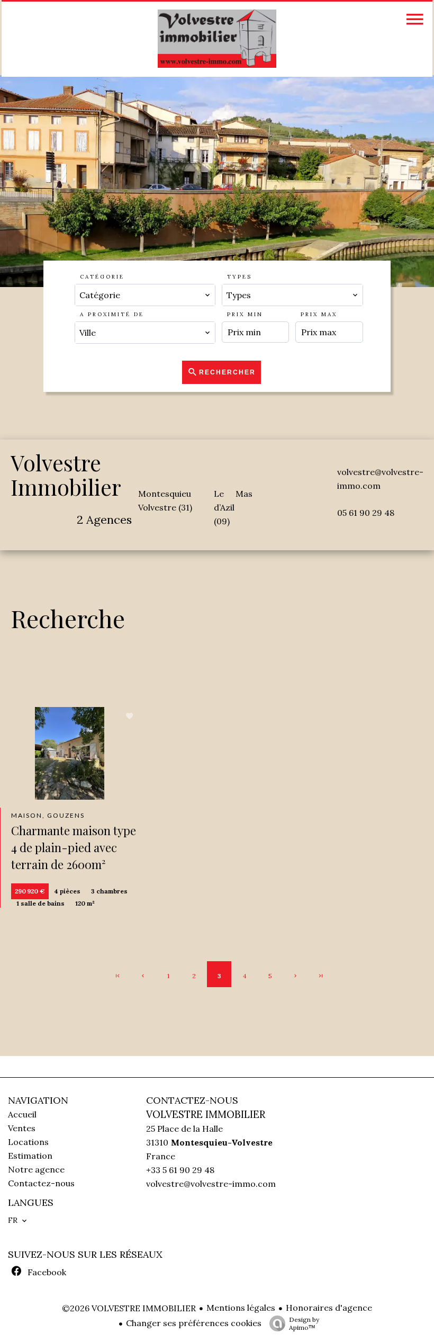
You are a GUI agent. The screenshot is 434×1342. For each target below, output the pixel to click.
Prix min (245, 314)
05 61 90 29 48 (365, 512)
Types (239, 276)
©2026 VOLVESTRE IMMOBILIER (129, 1308)
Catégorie (102, 276)
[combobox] (145, 295)
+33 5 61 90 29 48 (180, 1170)
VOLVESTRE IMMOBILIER (205, 1114)
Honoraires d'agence (329, 1307)
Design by (304, 1323)
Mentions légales (240, 1307)
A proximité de (112, 314)
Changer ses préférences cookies (193, 1323)
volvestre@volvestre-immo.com (211, 1183)
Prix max (319, 314)
